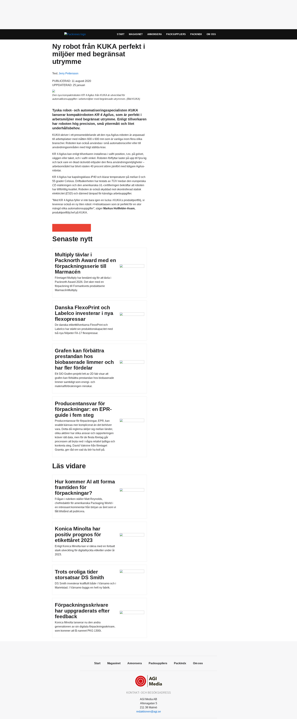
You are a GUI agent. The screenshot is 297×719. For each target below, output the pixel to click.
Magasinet (136, 34)
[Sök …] (239, 34)
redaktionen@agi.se (148, 711)
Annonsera (154, 34)
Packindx (196, 34)
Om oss (211, 34)
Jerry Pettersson (68, 73)
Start (120, 34)
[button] (56, 228)
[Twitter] (148, 648)
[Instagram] (156, 648)
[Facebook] (140, 648)
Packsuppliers (176, 34)
